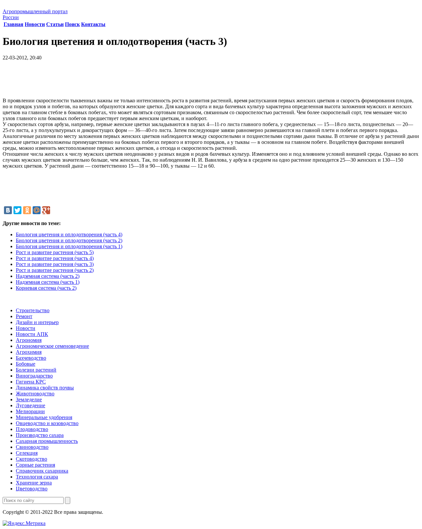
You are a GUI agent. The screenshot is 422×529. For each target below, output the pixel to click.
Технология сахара (37, 476)
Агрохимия (29, 352)
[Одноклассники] (27, 210)
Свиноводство (32, 447)
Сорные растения (35, 465)
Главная (13, 24)
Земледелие (29, 399)
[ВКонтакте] (8, 210)
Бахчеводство (31, 358)
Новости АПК (32, 334)
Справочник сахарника (42, 471)
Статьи (55, 24)
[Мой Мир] (37, 210)
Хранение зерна (34, 482)
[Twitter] (17, 210)
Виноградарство (34, 376)
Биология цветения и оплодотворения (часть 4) (69, 234)
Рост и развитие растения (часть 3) (55, 264)
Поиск (72, 24)
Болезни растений (36, 370)
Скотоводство (31, 459)
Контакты (93, 24)
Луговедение (30, 405)
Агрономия (29, 340)
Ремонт (24, 316)
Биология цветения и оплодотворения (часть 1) (69, 246)
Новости (35, 24)
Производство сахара (40, 435)
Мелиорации (30, 411)
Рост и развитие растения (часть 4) (55, 258)
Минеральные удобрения (44, 417)
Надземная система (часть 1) (47, 282)
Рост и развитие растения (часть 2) (55, 270)
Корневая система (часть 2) (46, 288)
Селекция (27, 453)
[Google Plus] (46, 210)
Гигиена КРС (31, 381)
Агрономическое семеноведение (52, 346)
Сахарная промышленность (47, 441)
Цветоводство (31, 488)
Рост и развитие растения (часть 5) (55, 252)
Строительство (32, 310)
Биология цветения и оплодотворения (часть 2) (69, 240)
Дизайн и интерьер (37, 322)
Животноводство (35, 393)
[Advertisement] (211, 81)
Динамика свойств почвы (45, 387)
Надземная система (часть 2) (47, 276)
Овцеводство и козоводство (47, 423)
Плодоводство (32, 429)
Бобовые (25, 364)
